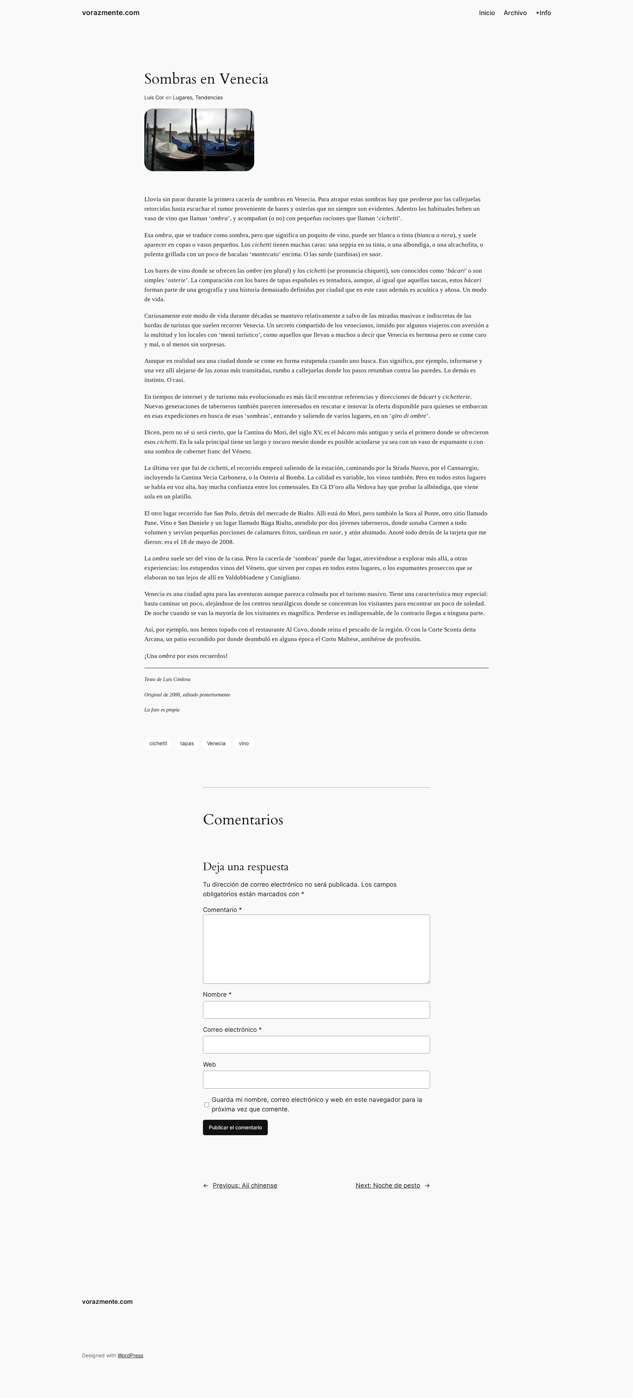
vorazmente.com (111, 12)
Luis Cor (154, 97)
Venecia (216, 743)
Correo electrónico (232, 1029)
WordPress (130, 1355)
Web (209, 1064)
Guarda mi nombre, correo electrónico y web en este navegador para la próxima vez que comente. (317, 1104)
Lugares (182, 97)
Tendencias (209, 97)
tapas (187, 743)
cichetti (158, 743)
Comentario (222, 909)
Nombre (217, 994)
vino (244, 743)
